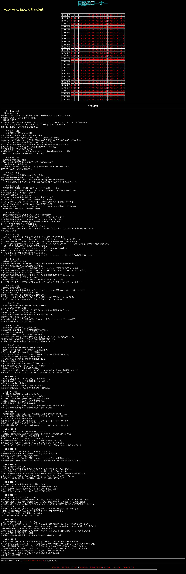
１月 (72, 18)
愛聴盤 (92, 567)
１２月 (121, 15)
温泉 (125, 567)
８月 (101, 15)
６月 (93, 15)
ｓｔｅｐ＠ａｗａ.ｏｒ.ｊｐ (33, 560)
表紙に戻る (56, 567)
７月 (97, 15)
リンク (131, 567)
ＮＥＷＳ (74, 567)
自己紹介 (65, 567)
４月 (85, 18)
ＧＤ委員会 (83, 567)
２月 (76, 18)
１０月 (110, 15)
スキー (119, 567)
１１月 (116, 15)
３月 (80, 18)
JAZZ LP (107, 567)
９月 (105, 15)
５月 (89, 15)
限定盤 (99, 567)
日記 (113, 567)
